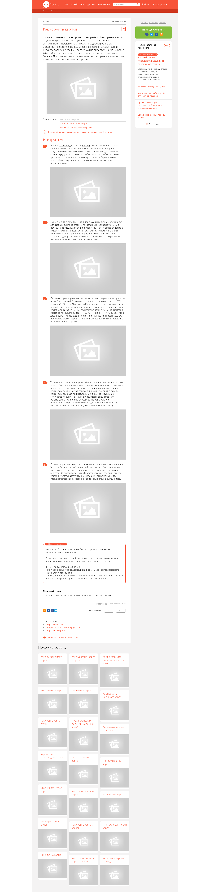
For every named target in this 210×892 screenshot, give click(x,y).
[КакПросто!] (51, 4)
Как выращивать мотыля (50, 823)
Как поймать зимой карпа (83, 792)
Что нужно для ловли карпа (115, 826)
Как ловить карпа (81, 690)
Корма (63, 11)
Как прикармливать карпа (52, 658)
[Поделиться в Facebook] (52, 610)
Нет (120, 610)
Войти (145, 4)
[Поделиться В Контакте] (48, 610)
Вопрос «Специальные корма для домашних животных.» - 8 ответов (80, 132)
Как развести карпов (55, 630)
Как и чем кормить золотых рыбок (76, 127)
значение (64, 145)
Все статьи (154, 124)
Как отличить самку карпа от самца (83, 860)
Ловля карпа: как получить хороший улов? (83, 724)
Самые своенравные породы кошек (151, 116)
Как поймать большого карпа (112, 695)
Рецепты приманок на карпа (114, 729)
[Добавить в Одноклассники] (44, 610)
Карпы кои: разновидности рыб (52, 756)
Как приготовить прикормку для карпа (63, 627)
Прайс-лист (153, 22)
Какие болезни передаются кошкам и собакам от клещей (151, 61)
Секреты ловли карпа (80, 759)
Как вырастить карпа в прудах (83, 658)
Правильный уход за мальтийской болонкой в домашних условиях (150, 105)
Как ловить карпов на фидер (113, 860)
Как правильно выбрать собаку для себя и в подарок (152, 94)
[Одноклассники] (161, 34)
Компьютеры (104, 4)
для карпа (55, 224)
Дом (82, 4)
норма (64, 298)
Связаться (162, 22)
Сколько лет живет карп (51, 789)
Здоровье (91, 4)
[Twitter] (151, 34)
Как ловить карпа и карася (82, 826)
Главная (46, 11)
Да (109, 610)
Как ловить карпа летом (50, 722)
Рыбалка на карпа (51, 855)
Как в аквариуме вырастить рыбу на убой (113, 660)
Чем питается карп (51, 690)
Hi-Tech (74, 4)
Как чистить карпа (113, 794)
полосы (54, 227)
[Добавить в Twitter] (55, 610)
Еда (66, 4)
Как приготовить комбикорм (73, 123)
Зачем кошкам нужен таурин (151, 86)
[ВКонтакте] (156, 34)
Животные (54, 11)
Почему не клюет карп (112, 762)
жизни (85, 145)
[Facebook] (147, 34)
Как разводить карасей (56, 624)
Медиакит (144, 22)
